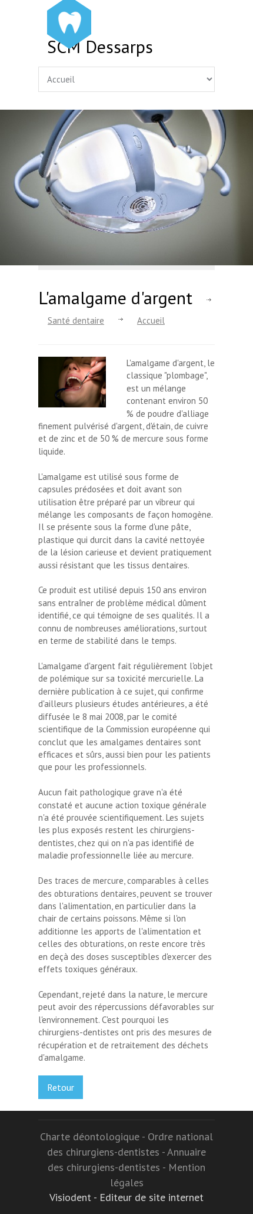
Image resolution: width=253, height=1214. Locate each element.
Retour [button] (60, 1087)
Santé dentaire (76, 320)
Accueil (151, 320)
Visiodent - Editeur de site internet (126, 1197)
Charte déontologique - (94, 1136)
